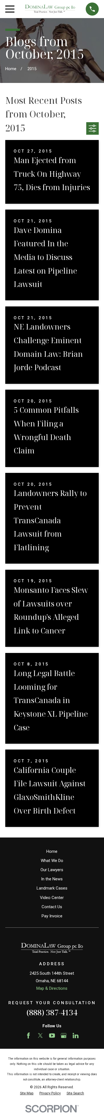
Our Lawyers (51, 869)
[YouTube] (52, 1035)
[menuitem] (27, 1093)
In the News (52, 878)
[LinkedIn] (75, 1035)
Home (51, 851)
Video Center (52, 897)
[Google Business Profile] (64, 1035)
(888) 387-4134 (51, 1012)
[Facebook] (28, 1035)
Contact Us (52, 906)
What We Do (52, 860)
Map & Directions (51, 988)
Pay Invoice (52, 915)
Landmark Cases (52, 888)
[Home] (50, 9)
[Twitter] (40, 1035)
